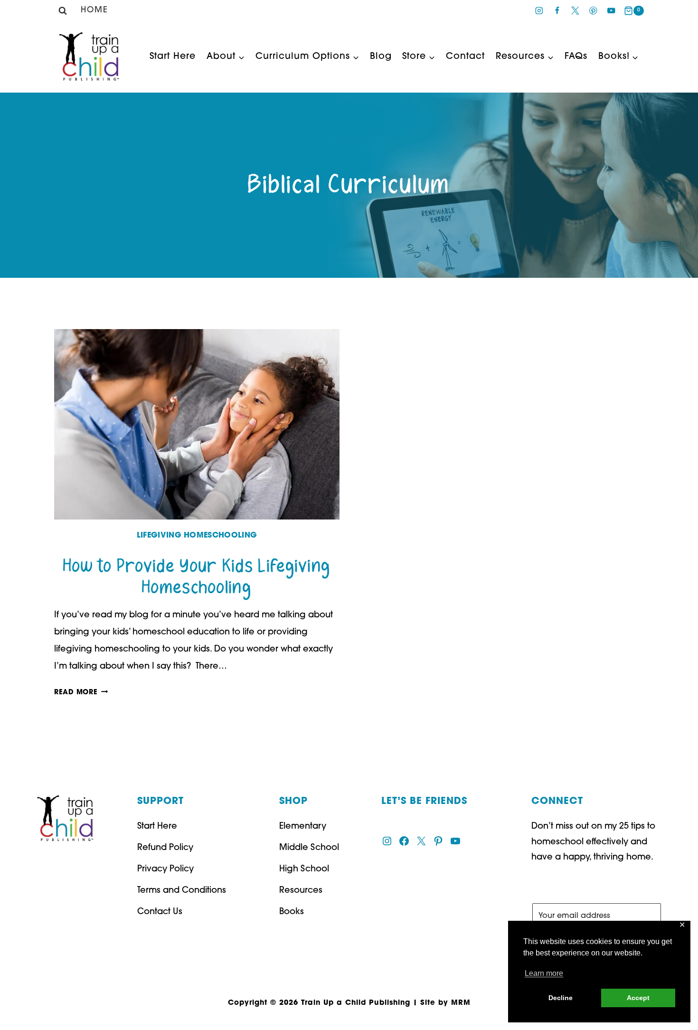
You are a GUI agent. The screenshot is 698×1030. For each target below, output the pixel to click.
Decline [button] (560, 998)
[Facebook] (557, 11)
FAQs (576, 56)
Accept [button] (638, 998)
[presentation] (197, 424)
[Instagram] (539, 11)
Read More (81, 692)
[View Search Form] (62, 10)
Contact (465, 56)
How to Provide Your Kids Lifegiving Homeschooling (197, 577)
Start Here (173, 56)
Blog (381, 56)
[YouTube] (611, 11)
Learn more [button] (544, 973)
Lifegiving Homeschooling (197, 535)
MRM (461, 1003)
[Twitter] (575, 11)
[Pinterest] (593, 11)
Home (94, 10)
